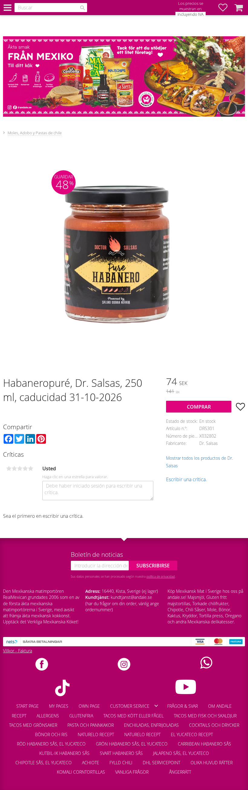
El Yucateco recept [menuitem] (192, 734)
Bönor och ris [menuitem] (51, 734)
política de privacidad (160, 576)
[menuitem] (158, 769)
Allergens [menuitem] (48, 716)
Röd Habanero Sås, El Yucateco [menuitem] (51, 744)
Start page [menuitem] (27, 706)
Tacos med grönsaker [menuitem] (33, 725)
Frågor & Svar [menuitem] (182, 706)
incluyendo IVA (191, 14)
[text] (205, 382)
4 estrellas (25, 468)
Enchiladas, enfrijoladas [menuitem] (151, 725)
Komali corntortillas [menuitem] (81, 772)
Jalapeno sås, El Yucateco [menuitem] (181, 753)
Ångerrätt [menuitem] (180, 772)
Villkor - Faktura (17, 651)
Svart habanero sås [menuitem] (121, 753)
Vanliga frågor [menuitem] (131, 772)
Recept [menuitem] (19, 716)
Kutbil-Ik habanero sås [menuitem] (64, 753)
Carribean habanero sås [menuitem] (204, 744)
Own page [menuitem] (89, 706)
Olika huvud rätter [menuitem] (212, 763)
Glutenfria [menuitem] (81, 716)
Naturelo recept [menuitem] (96, 734)
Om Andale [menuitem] (220, 706)
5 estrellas (30, 468)
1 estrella (8, 468)
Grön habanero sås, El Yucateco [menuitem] (132, 744)
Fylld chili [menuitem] (120, 763)
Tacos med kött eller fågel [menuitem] (133, 716)
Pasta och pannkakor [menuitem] (90, 725)
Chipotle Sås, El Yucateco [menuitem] (43, 763)
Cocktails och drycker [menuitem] (214, 725)
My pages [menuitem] (58, 706)
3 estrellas (19, 468)
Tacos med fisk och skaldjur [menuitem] (205, 716)
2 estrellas (14, 468)
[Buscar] (82, 7)
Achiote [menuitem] (90, 763)
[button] (225, 7)
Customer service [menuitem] (129, 706)
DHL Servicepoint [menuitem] (161, 763)
